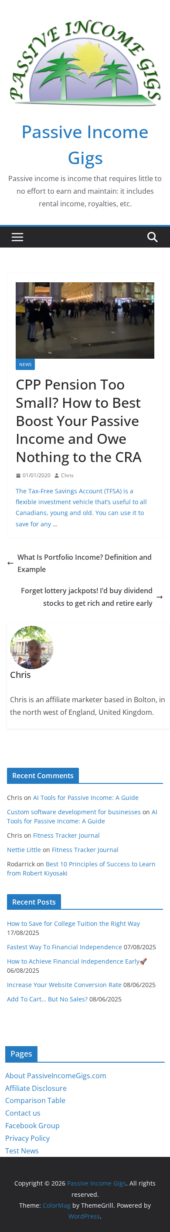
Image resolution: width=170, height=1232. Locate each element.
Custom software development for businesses (74, 812)
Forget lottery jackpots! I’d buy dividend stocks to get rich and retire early (87, 597)
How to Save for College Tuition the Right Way (73, 923)
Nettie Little (24, 850)
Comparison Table (35, 1100)
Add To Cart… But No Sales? (47, 999)
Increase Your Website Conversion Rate (64, 985)
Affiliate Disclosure (36, 1088)
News (25, 364)
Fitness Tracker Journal (66, 835)
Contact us (23, 1113)
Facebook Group (32, 1125)
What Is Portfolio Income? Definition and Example (84, 563)
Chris (67, 475)
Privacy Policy (27, 1138)
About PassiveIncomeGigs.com (55, 1075)
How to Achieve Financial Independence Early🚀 (77, 961)
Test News (22, 1151)
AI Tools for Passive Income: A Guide (86, 797)
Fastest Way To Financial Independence (64, 947)
